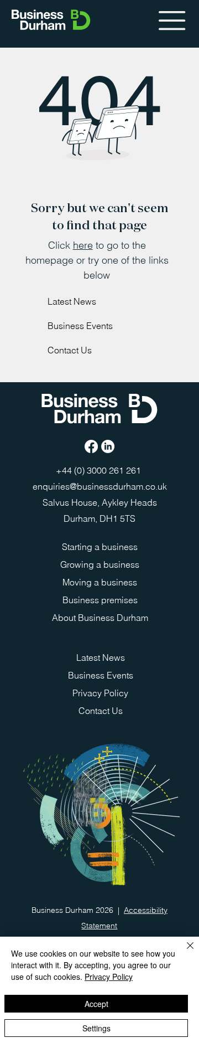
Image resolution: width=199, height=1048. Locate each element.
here (83, 245)
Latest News (72, 301)
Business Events (80, 325)
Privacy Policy (100, 692)
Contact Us (70, 350)
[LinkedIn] (107, 446)
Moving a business (99, 582)
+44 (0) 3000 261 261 (99, 470)
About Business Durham (100, 617)
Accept (96, 1003)
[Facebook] (91, 446)
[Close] (183, 952)
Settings (96, 1028)
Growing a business (99, 564)
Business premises (100, 599)
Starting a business (100, 546)
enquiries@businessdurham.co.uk (100, 486)
